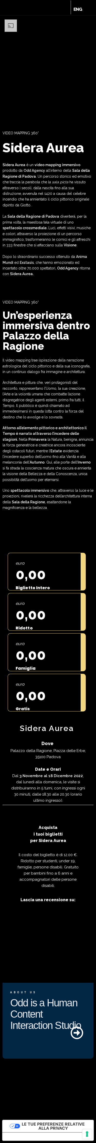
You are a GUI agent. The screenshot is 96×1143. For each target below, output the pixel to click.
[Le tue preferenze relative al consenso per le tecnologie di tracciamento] (87, 1134)
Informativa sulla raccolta (31, 1136)
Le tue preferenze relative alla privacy (53, 1126)
